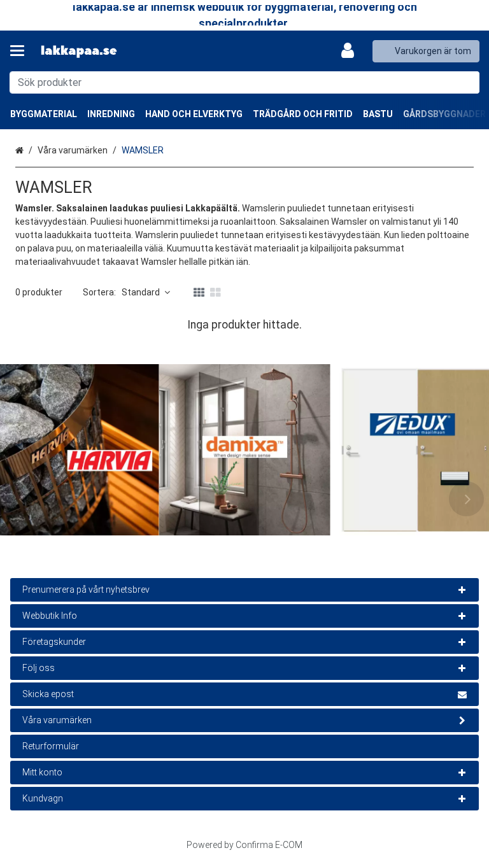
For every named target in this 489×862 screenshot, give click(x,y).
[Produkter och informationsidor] (21, 51)
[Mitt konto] (351, 51)
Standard (141, 292)
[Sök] (467, 82)
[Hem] (78, 51)
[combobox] (244, 82)
